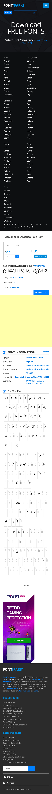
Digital (29, 94)
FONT (14, 5)
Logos (6, 150)
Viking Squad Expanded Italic (14, 757)
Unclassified (17, 277)
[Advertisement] (26, 321)
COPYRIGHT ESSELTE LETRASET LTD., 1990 (35, 382)
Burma (6, 91)
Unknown (39, 265)
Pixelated (7, 181)
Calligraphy (8, 94)
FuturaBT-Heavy (9, 722)
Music (6, 167)
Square (7, 190)
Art (5, 74)
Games (7, 131)
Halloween (31, 111)
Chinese (30, 71)
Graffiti (6, 138)
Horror (30, 124)
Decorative (31, 88)
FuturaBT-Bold (8, 705)
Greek (29, 101)
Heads (29, 117)
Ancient (7, 61)
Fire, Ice (7, 117)
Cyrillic (29, 84)
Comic (29, 77)
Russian (30, 154)
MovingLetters (8, 759)
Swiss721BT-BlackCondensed (14, 711)
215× (14, 282)
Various (7, 214)
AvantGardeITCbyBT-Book (12, 708)
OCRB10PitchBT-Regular (12, 719)
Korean (7, 144)
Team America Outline (11, 740)
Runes (29, 150)
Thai (5, 197)
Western (7, 221)
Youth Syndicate (9, 746)
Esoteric (7, 111)
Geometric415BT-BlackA (12, 716)
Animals (7, 64)
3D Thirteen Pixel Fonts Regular (15, 762)
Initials (29, 131)
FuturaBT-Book (8, 727)
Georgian (7, 134)
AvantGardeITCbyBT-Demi (12, 714)
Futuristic (7, 127)
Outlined (7, 177)
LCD (5, 147)
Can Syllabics (32, 57)
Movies (7, 164)
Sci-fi (29, 167)
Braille (6, 84)
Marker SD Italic (9, 751)
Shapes (30, 177)
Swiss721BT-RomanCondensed (15, 725)
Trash (6, 200)
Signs (29, 181)
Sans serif (31, 157)
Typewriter (8, 207)
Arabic (6, 67)
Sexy (29, 174)
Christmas (31, 74)
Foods (6, 124)
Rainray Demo (8, 748)
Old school (8, 174)
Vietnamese (8, 217)
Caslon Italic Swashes (35, 357)
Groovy (30, 107)
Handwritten (32, 114)
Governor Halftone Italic (12, 743)
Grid (28, 104)
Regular (29, 361)
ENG (7, 13)
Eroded (7, 107)
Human (30, 127)
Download (41, 292)
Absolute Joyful (8, 737)
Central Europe (33, 67)
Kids (28, 138)
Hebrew (30, 121)
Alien (6, 57)
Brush (6, 88)
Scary (29, 161)
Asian (6, 77)
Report (45, 351)
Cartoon (30, 61)
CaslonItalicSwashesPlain (37, 365)
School (29, 164)
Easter (6, 104)
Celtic (29, 64)
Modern (7, 161)
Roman (30, 147)
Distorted (8, 101)
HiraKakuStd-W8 (9, 702)
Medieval (7, 154)
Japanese (30, 134)
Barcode (7, 81)
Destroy (30, 91)
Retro (29, 144)
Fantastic (7, 114)
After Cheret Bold (9, 754)
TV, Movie (8, 204)
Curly (29, 81)
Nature (7, 171)
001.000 (29, 373)
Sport (6, 187)
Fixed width (8, 121)
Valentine (7, 211)
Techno (7, 194)
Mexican (7, 157)
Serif (29, 171)
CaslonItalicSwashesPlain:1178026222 (32, 377)
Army (6, 71)
